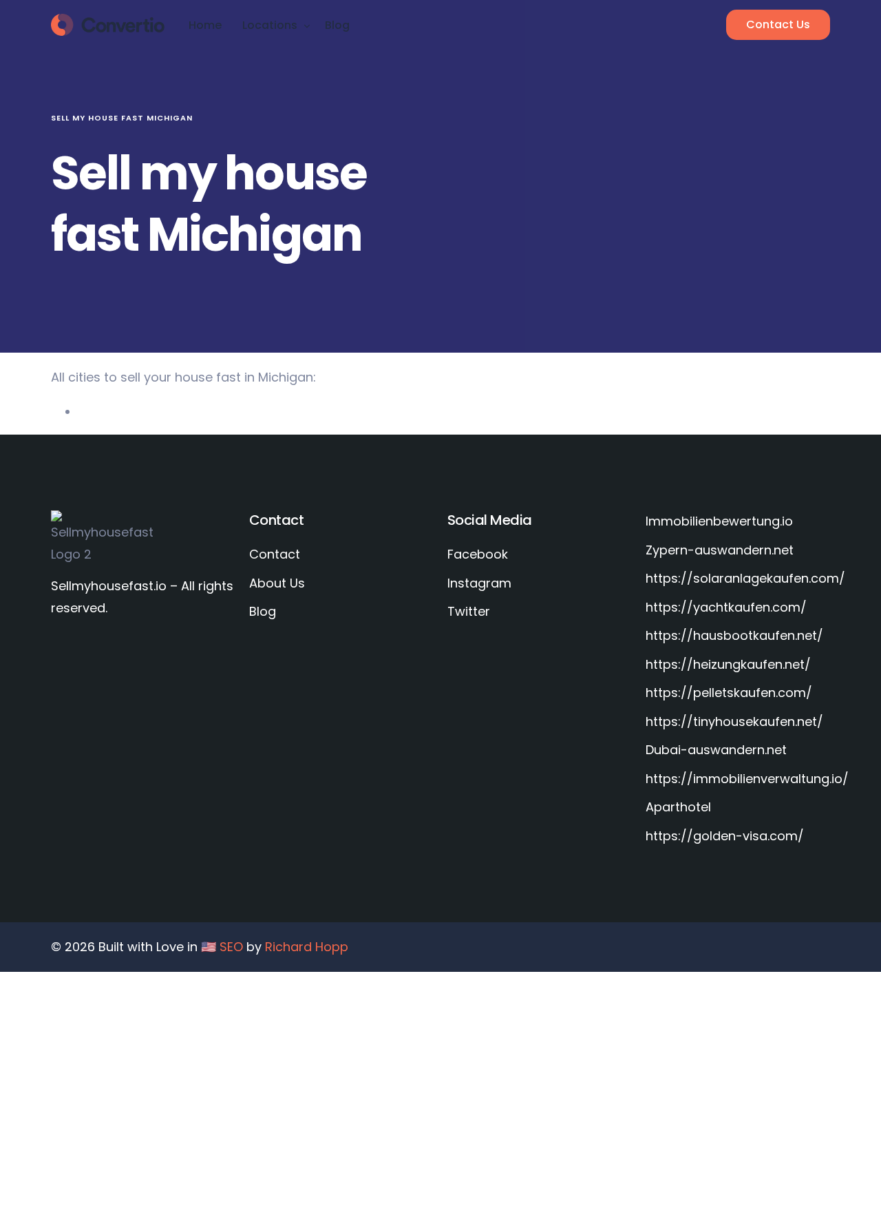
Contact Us (778, 24)
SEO (231, 946)
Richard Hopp (306, 946)
